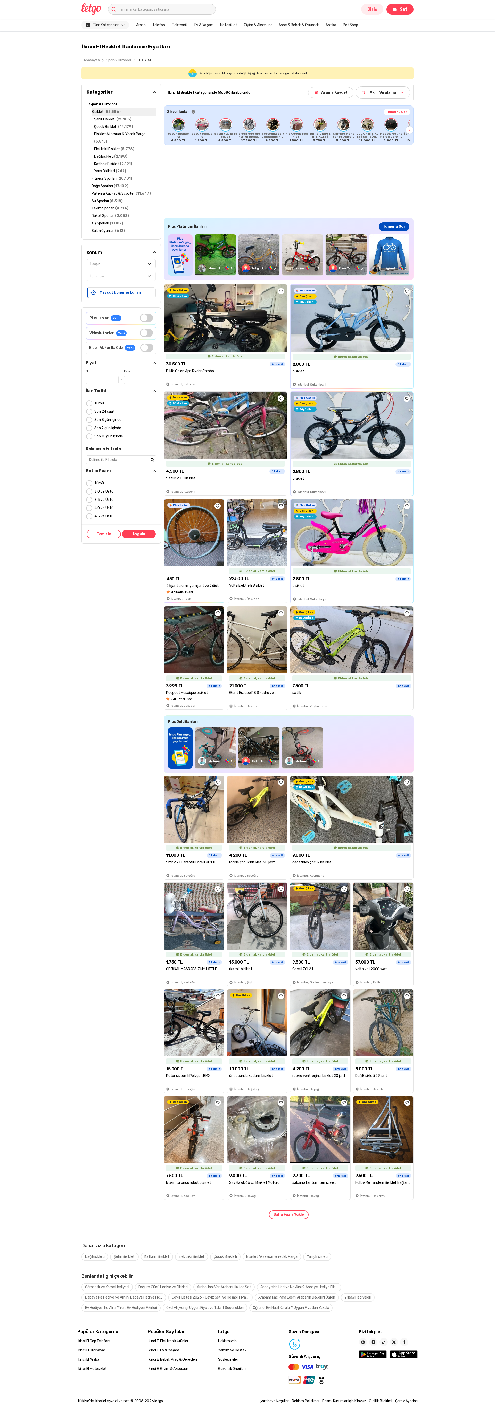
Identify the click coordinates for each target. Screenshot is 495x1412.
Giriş (372, 9)
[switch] (146, 318)
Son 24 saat (104, 411)
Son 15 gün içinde (108, 436)
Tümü (99, 403)
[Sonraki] (409, 130)
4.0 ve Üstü (103, 508)
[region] (288, 130)
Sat (403, 9)
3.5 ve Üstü (103, 499)
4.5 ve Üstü (103, 516)
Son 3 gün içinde (107, 420)
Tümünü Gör (397, 112)
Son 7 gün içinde (107, 428)
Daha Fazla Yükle (289, 1214)
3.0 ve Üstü (103, 491)
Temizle (104, 534)
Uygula (139, 534)
